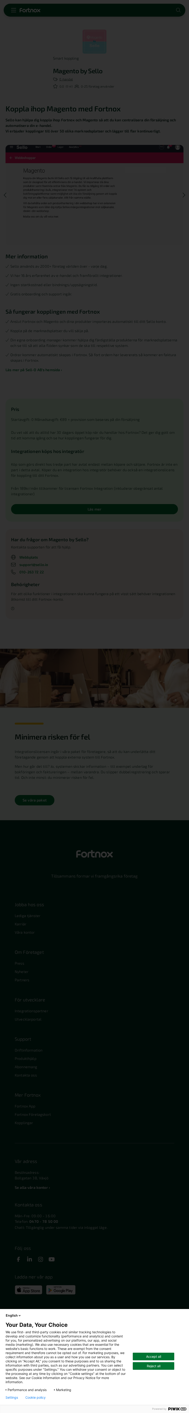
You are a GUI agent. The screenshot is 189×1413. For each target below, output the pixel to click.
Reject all (153, 1366)
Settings (12, 1397)
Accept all (153, 1356)
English (12, 1315)
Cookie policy (35, 1397)
